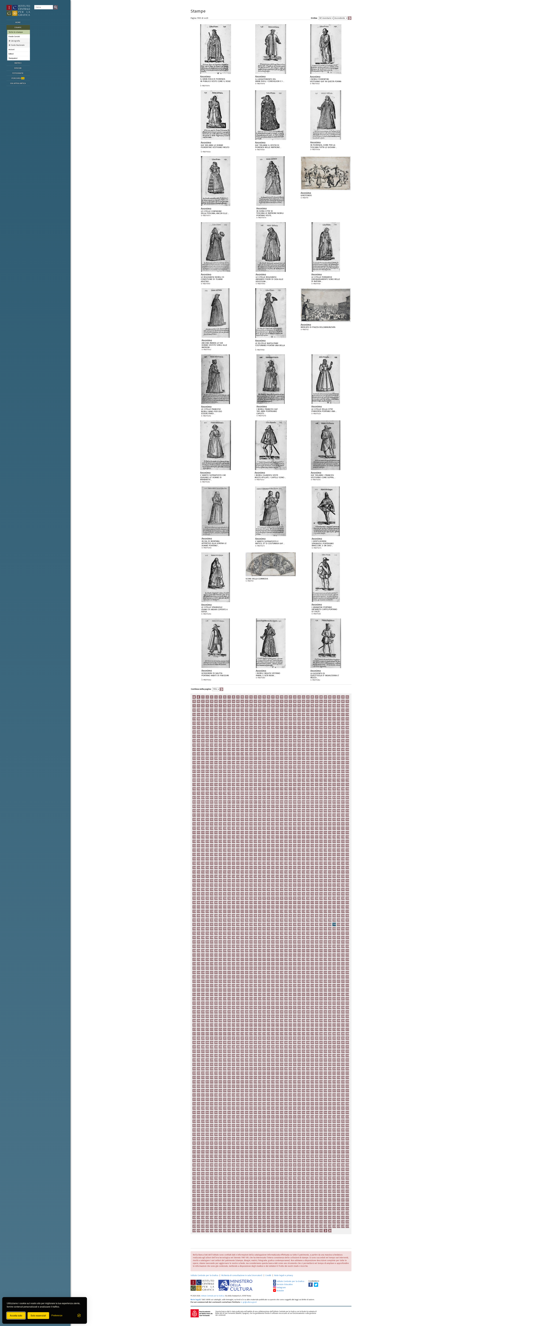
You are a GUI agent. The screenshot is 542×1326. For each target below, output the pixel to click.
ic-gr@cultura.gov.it (249, 1302)
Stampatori (13, 58)
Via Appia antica (18, 83)
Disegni (17, 68)
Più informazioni (229, 77)
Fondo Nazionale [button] (17, 45)
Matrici (17, 63)
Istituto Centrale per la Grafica (204, 1275)
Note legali (196, 1299)
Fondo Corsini (14, 36)
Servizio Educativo (284, 1284)
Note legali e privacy (283, 1275)
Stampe (17, 27)
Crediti (268, 1275)
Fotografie (17, 73)
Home (18, 22)
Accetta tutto (16, 1315)
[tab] (18, 41)
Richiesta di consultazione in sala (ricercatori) (241, 1275)
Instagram (281, 1287)
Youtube (280, 1290)
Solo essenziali (38, 1315)
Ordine (314, 18)
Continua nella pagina (201, 689)
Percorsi (17, 78)
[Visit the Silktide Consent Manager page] (79, 1315)
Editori (11, 54)
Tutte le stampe (16, 32)
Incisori (12, 49)
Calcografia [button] (15, 41)
